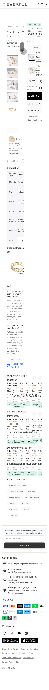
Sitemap (19, 662)
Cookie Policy (28, 658)
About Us (23, 653)
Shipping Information (29, 649)
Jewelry (18, 26)
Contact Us (33, 653)
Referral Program (9, 653)
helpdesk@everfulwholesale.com (28, 563)
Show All (14, 359)
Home (9, 26)
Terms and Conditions (11, 658)
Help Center (13, 649)
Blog (4, 649)
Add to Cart (34, 96)
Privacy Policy (7, 662)
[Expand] (22, 37)
